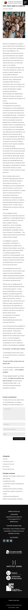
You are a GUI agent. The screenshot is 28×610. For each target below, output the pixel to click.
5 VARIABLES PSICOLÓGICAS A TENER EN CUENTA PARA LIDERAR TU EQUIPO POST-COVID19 (13, 491)
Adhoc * (18, 607)
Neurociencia (6, 466)
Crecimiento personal (8, 461)
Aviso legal (16, 600)
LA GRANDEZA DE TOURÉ (9, 481)
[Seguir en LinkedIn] (11, 540)
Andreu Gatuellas (9, 8)
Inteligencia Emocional (8, 464)
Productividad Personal (8, 469)
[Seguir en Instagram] (7, 540)
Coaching (5, 459)
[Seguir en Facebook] (4, 540)
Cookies (11, 600)
